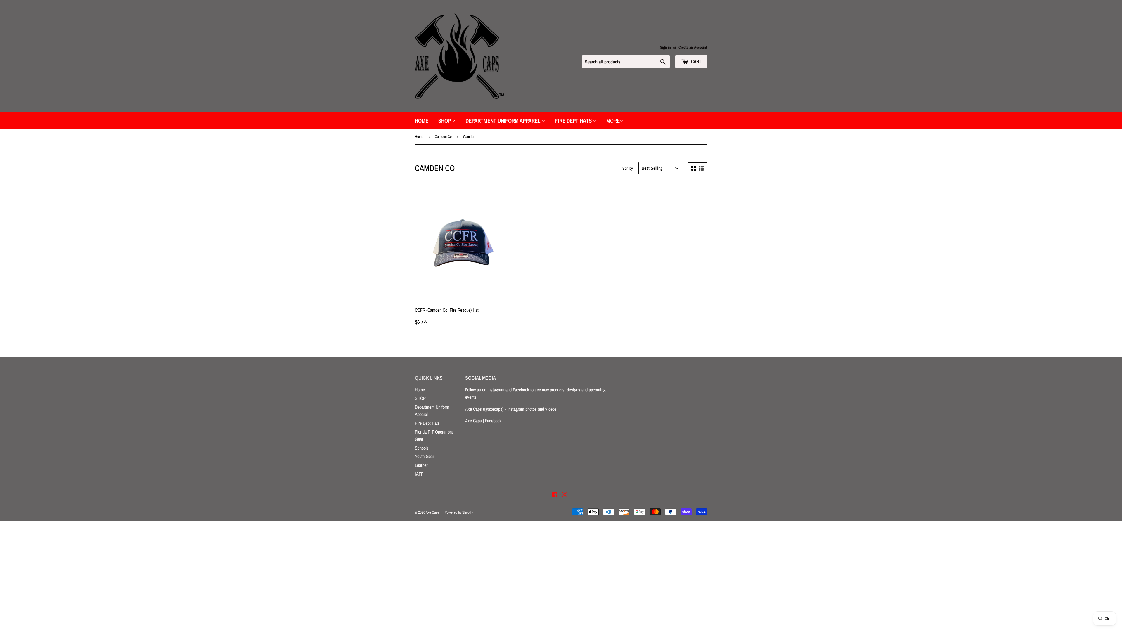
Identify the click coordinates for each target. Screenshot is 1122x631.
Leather (421, 465)
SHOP (445, 120)
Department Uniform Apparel (503, 120)
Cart (695, 61)
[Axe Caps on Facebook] (555, 495)
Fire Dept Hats (574, 120)
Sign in (665, 47)
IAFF (419, 474)
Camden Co (443, 136)
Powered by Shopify (459, 512)
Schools (422, 448)
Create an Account (692, 47)
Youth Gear (424, 456)
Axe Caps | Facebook (483, 420)
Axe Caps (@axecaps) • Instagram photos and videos (511, 409)
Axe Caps (432, 512)
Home (421, 120)
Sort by (627, 168)
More (613, 120)
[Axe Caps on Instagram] (565, 495)
